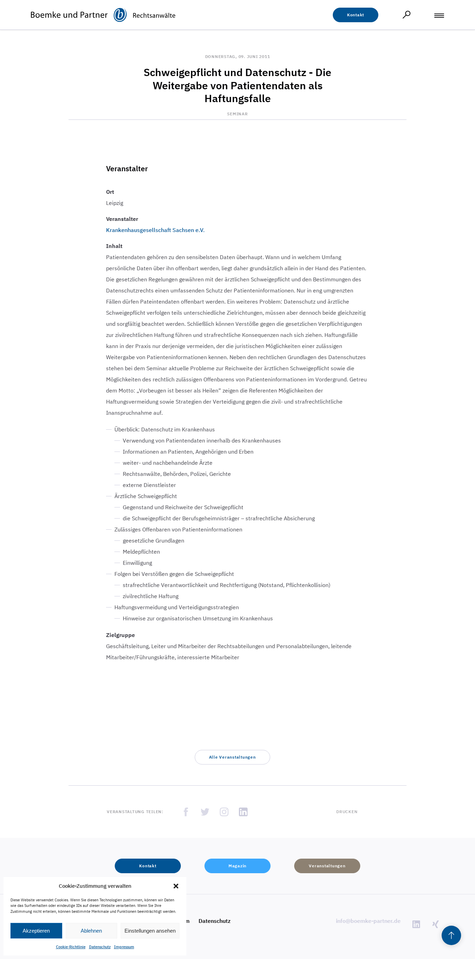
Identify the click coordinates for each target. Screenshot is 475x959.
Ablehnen (91, 931)
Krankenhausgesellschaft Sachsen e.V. (155, 229)
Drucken (346, 811)
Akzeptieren (36, 931)
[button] (175, 886)
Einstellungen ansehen (150, 931)
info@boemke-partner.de (368, 920)
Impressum (124, 946)
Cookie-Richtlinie (71, 946)
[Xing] (435, 924)
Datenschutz (100, 946)
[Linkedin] (416, 924)
